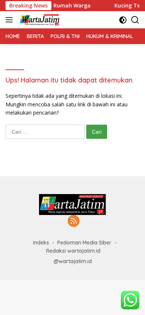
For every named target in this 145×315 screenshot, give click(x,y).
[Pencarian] (135, 20)
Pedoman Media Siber (84, 242)
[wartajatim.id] (38, 19)
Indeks (41, 242)
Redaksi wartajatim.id (73, 250)
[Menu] (11, 19)
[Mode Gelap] (123, 20)
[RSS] (74, 221)
